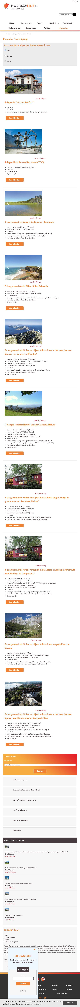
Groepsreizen (31, 28)
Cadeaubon (54, 985)
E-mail (23, 976)
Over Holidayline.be (40, 989)
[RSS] (45, 997)
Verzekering (40, 993)
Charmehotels (26, 23)
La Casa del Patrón (10, 937)
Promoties (63, 28)
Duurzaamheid (62, 993)
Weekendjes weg (14, 28)
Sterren (9, 56)
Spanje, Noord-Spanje (11, 942)
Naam (9, 61)
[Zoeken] (74, 14)
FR (77, 1)
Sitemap (54, 989)
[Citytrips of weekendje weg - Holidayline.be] (33, 6)
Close (23, 991)
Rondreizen (54, 23)
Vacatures (69, 989)
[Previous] (8, 203)
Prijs (8, 50)
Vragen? (40, 985)
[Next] (37, 203)
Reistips (47, 28)
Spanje (14, 34)
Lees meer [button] (37, 1004)
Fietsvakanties (68, 23)
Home (11, 23)
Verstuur (23, 983)
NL (73, 1)
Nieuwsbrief (69, 985)
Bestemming (8, 760)
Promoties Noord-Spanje (24, 34)
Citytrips (40, 23)
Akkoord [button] (70, 1002)
